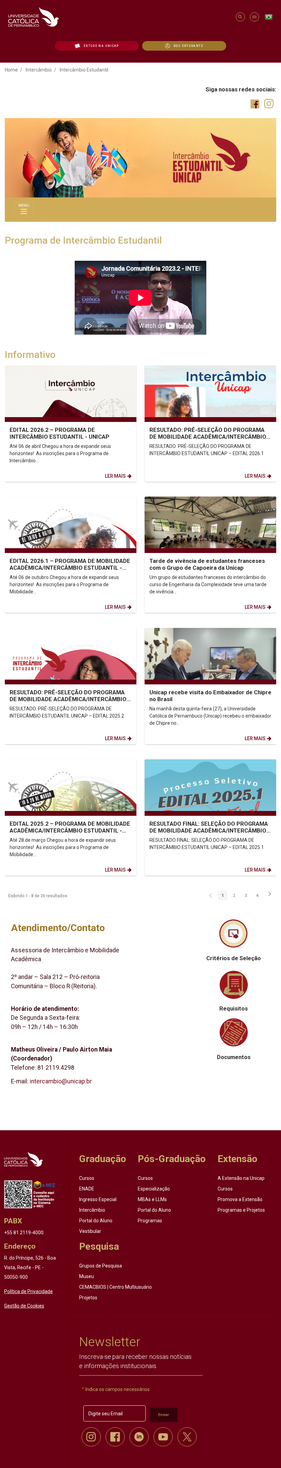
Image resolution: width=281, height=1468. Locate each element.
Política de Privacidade (28, 1291)
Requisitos (233, 1008)
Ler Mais (115, 476)
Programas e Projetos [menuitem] (241, 1210)
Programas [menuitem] (150, 1220)
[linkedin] (139, 1436)
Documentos (234, 1057)
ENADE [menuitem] (86, 1189)
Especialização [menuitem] (154, 1189)
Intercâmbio (39, 70)
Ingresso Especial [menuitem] (98, 1199)
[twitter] (187, 1436)
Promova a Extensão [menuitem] (240, 1199)
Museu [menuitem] (86, 1276)
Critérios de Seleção (233, 958)
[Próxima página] (269, 896)
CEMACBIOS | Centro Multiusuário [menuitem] (115, 1287)
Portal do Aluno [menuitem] (95, 1220)
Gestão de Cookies (24, 1306)
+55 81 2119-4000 (24, 1232)
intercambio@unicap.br (61, 1081)
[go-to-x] (118, 17)
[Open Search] (240, 17)
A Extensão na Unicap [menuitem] (241, 1178)
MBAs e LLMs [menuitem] (152, 1199)
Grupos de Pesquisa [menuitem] (100, 1266)
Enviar (163, 1415)
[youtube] (163, 1436)
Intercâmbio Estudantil (84, 70)
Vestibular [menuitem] (90, 1231)
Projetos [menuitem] (88, 1297)
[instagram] (91, 1436)
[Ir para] (23, 1159)
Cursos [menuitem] (86, 1178)
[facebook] (115, 1436)
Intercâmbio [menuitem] (92, 1210)
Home (11, 70)
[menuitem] (97, 46)
